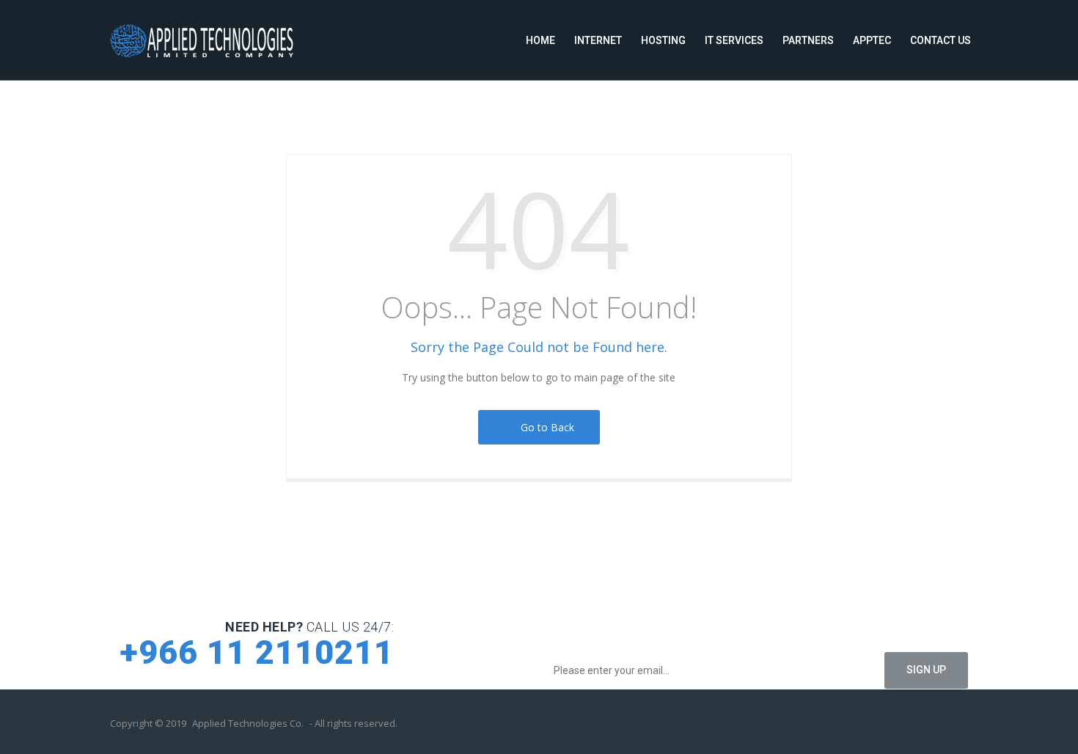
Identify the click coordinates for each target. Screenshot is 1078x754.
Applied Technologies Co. (248, 723)
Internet (598, 40)
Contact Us (940, 40)
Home (540, 40)
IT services (734, 40)
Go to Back (544, 427)
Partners (808, 40)
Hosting (663, 40)
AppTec (872, 40)
